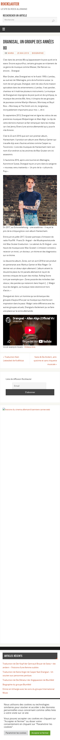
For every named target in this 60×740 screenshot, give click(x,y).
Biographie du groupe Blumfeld (17, 684)
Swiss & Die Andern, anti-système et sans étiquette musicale (45, 361)
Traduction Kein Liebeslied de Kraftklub (13, 359)
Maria (11, 53)
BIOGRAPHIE (38, 53)
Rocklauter (10, 4)
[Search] (53, 20)
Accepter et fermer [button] (40, 732)
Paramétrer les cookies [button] (16, 732)
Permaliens (29, 347)
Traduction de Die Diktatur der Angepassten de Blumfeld (28, 680)
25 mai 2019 (23, 53)
